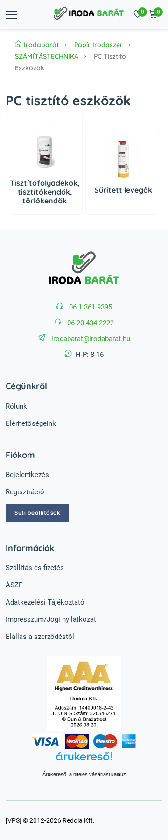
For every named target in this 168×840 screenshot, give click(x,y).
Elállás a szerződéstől (40, 636)
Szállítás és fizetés (35, 568)
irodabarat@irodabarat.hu (90, 339)
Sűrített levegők (123, 190)
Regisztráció (25, 492)
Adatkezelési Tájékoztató (45, 602)
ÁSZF (14, 585)
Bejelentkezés (27, 474)
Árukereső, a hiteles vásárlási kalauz (84, 774)
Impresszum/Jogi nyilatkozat (51, 619)
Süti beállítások (37, 512)
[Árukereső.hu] (84, 761)
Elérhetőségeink (31, 423)
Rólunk (16, 406)
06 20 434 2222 (90, 323)
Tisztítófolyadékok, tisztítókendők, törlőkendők (44, 191)
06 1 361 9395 (90, 307)
